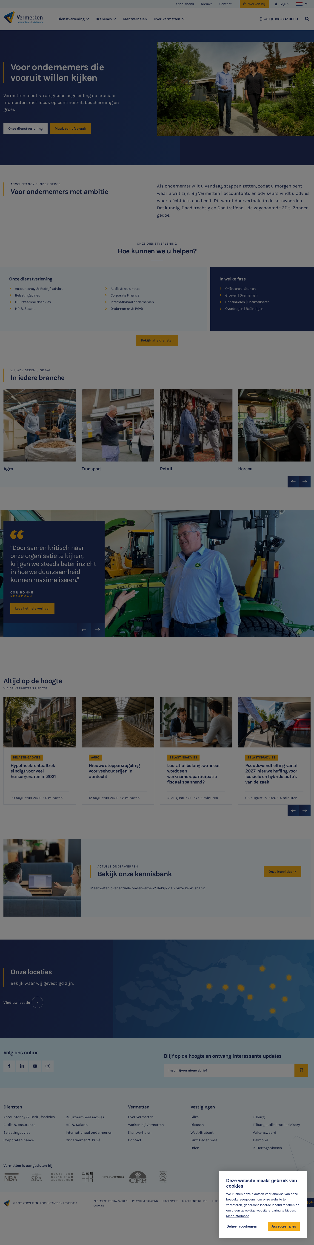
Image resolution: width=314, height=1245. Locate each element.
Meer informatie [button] (237, 1216)
